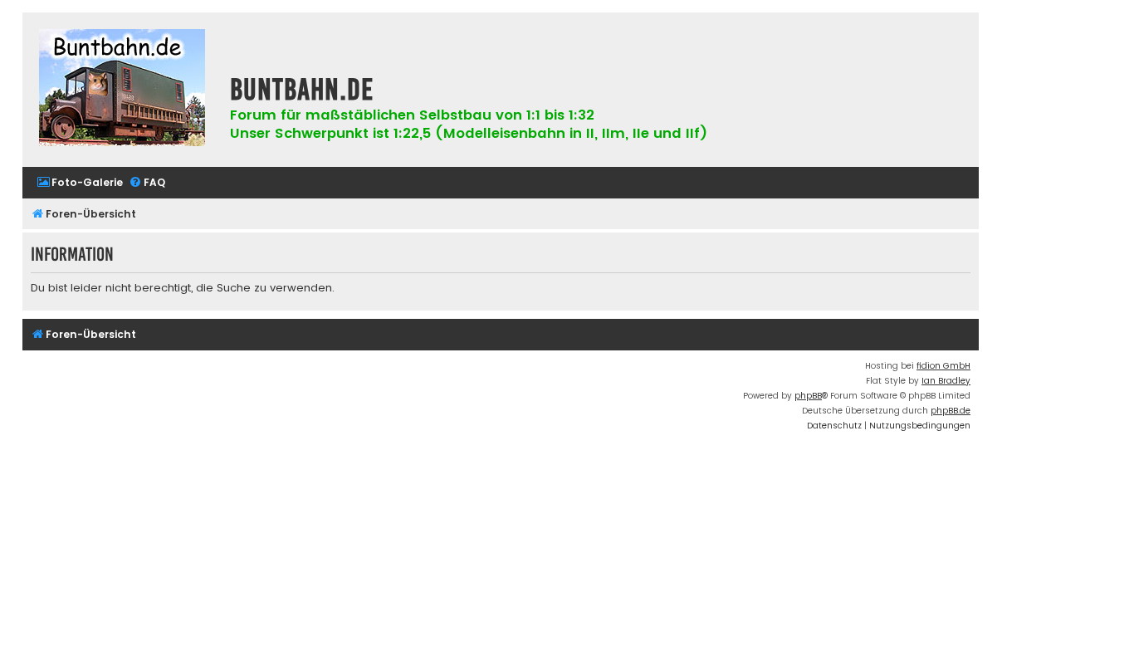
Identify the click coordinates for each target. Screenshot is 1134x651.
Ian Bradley (945, 380)
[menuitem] (80, 183)
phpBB (808, 395)
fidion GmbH (943, 366)
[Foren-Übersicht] (122, 90)
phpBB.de (950, 410)
